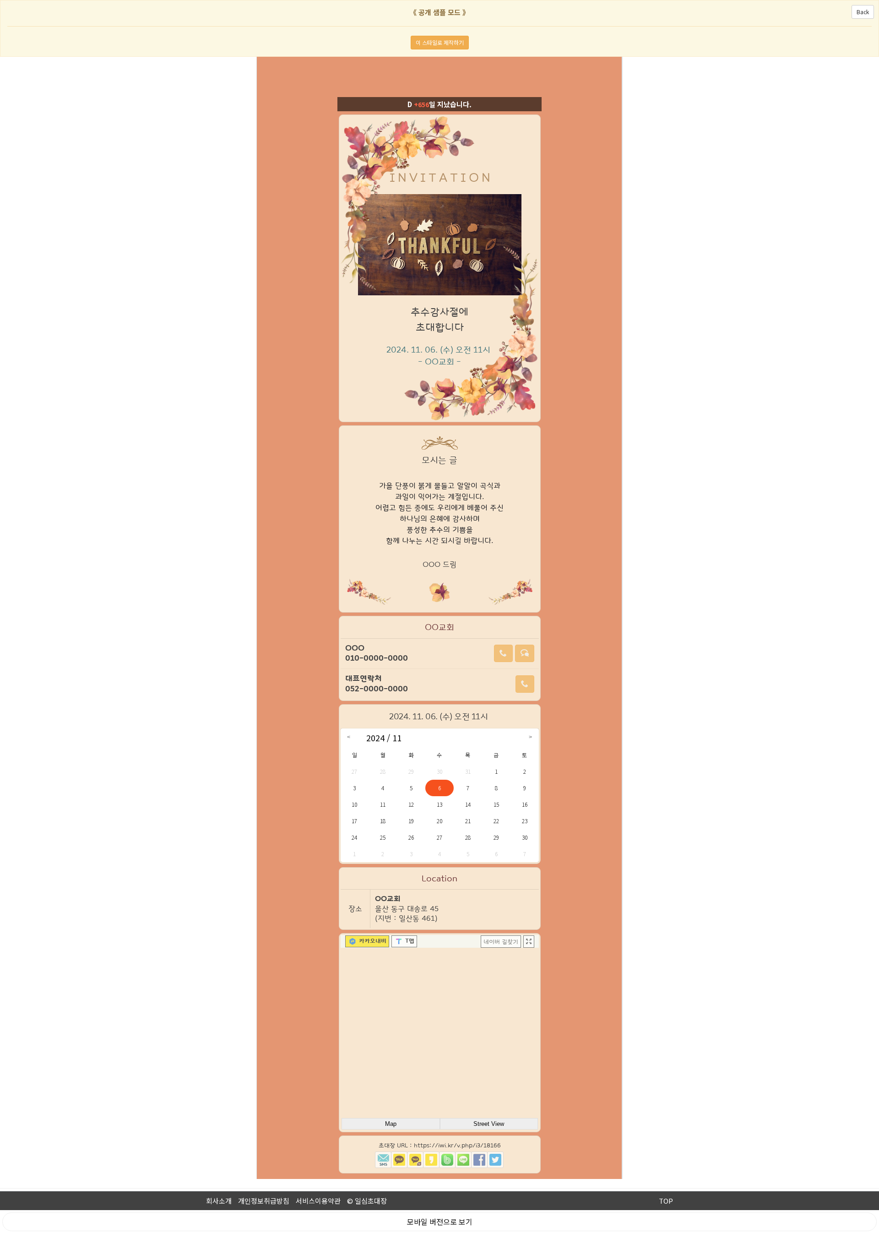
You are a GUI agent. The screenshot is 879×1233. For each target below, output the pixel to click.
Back (863, 12)
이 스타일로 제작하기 (440, 42)
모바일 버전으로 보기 (439, 1221)
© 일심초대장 (367, 1201)
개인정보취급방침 (263, 1201)
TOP (666, 1201)
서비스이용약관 (318, 1201)
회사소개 (219, 1201)
